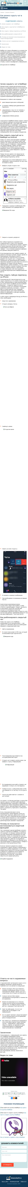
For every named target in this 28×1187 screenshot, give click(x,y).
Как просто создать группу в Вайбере (13, 1113)
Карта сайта (5, 1181)
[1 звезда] (5, 1093)
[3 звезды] (17, 1093)
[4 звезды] (22, 1093)
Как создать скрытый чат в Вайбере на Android (12, 27)
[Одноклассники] (14, 1098)
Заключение (4, 44)
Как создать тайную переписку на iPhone (13, 31)
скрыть (19, 21)
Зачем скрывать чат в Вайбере (10, 24)
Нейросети (23, 1181)
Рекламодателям (14, 1181)
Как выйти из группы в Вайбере (13, 1108)
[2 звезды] (11, 1093)
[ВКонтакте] (12, 1098)
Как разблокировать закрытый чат (11, 34)
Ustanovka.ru (14, 3)
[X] (16, 1098)
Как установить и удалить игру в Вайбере (12, 1137)
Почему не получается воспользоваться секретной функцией (12, 37)
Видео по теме (5, 47)
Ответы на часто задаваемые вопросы (12, 41)
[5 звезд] (5, 1094)
